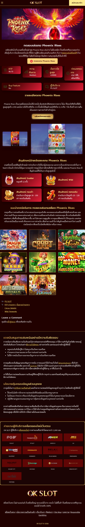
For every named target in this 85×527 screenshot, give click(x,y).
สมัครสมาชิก (77, 2)
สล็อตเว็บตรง (10, 512)
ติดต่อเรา (49, 512)
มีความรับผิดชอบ (32, 344)
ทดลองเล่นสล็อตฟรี (69, 53)
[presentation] (13, 240)
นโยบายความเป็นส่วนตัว (25, 512)
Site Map (57, 512)
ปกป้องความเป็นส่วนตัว (22, 388)
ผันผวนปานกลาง (23, 304)
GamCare (33, 365)
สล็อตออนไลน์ (24, 430)
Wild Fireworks (11, 311)
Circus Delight (10, 308)
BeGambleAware (64, 363)
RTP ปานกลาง (10, 304)
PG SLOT (8, 301)
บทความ (66, 512)
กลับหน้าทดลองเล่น (43, 116)
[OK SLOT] (36, 2)
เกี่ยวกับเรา (40, 512)
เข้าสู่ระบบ (11, 321)
